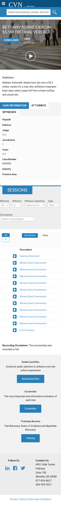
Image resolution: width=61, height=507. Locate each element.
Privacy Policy (17, 499)
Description (6, 214)
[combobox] (4, 205)
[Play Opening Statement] (15, 256)
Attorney (4, 201)
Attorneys (38, 105)
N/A (4, 134)
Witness (16, 201)
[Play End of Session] (15, 330)
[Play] (30, 55)
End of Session (27, 330)
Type (50, 201)
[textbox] (4, 205)
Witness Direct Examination (33, 263)
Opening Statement (29, 256)
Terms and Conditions (39, 499)
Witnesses (9, 112)
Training (30, 438)
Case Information (14, 105)
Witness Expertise (35, 201)
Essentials (30, 408)
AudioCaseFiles (30, 378)
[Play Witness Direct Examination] (15, 262)
